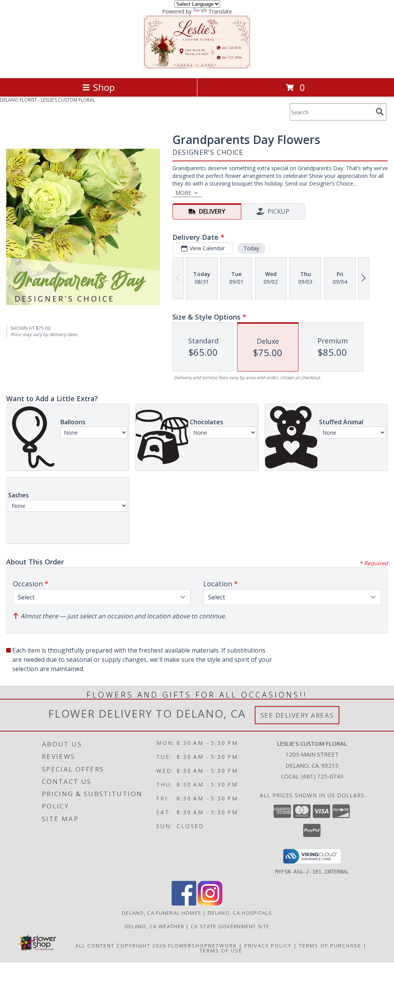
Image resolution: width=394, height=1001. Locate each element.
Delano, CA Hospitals (240, 912)
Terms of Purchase (330, 945)
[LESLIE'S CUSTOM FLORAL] (197, 66)
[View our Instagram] (210, 903)
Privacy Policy (268, 945)
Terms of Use (221, 950)
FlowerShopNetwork (202, 945)
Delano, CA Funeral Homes (161, 912)
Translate (220, 11)
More (183, 192)
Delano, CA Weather (154, 926)
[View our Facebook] (184, 903)
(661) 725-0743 (322, 776)
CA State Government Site (230, 926)
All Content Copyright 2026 (120, 945)
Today (251, 248)
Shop (104, 87)
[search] (380, 111)
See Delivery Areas (297, 715)
